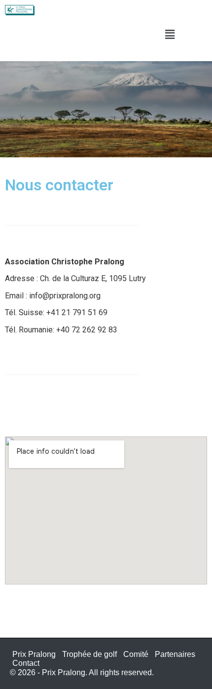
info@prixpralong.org (64, 295)
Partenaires (175, 654)
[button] (170, 34)
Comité (135, 654)
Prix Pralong (34, 654)
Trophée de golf (89, 654)
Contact (25, 663)
